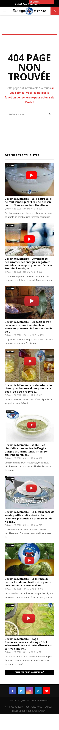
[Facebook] (12, 690)
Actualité (10, 165)
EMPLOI (48, 707)
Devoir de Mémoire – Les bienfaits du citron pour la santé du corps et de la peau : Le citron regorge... (28, 388)
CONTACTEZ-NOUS (33, 707)
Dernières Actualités (22, 155)
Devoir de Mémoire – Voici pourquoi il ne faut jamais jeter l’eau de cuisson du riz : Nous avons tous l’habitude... (28, 202)
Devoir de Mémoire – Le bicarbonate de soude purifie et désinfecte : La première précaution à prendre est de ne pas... (29, 516)
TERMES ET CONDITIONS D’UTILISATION (28, 711)
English (35, 2)
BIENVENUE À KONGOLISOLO (27, 4)
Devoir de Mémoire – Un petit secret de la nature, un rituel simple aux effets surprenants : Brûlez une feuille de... (29, 326)
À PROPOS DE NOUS (13, 707)
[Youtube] (46, 690)
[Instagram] (29, 690)
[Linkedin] (38, 690)
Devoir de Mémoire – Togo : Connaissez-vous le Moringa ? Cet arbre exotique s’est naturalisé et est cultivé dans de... (28, 643)
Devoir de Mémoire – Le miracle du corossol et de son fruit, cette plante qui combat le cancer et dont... (28, 582)
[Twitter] (21, 690)
